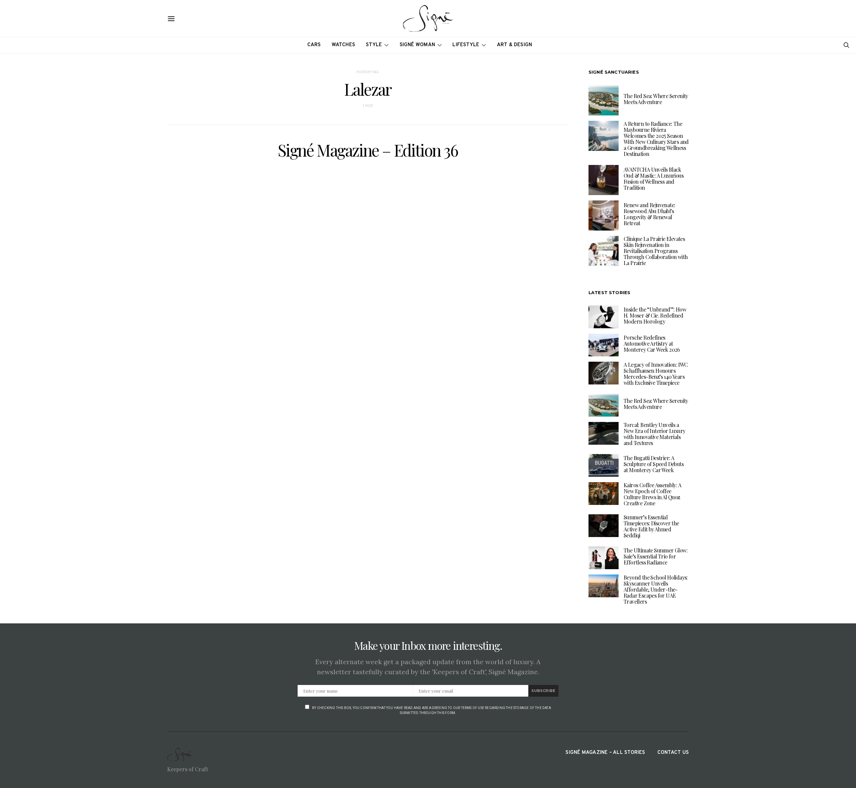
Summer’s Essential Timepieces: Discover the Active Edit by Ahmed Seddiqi (651, 526)
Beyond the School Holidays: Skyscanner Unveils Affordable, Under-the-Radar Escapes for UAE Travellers (656, 589)
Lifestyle (465, 45)
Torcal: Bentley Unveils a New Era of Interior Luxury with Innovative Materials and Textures (654, 433)
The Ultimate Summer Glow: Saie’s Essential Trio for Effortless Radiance (655, 556)
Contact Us (673, 753)
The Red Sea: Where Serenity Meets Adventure (656, 98)
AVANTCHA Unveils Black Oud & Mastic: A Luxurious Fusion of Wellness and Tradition (653, 178)
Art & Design (514, 45)
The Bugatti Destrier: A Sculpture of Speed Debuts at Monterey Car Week (653, 463)
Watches (343, 45)
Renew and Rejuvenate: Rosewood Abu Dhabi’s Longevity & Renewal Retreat (649, 214)
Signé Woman (417, 45)
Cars (314, 45)
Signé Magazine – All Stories (605, 753)
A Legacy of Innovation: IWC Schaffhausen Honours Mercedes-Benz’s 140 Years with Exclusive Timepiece (656, 373)
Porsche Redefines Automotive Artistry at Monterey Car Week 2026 (652, 343)
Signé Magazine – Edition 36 (367, 150)
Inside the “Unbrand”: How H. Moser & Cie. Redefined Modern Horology (655, 315)
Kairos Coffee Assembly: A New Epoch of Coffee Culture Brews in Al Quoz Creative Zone (652, 494)
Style (374, 45)
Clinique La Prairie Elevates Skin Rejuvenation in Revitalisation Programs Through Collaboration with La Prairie (655, 250)
